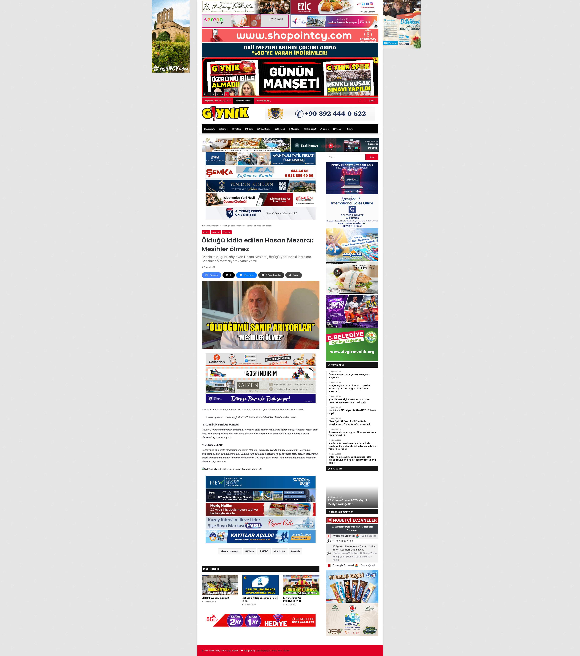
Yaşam (338, 129)
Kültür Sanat (310, 129)
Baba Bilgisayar (263, 650)
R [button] (222, 94)
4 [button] (217, 94)
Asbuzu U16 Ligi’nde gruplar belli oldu (260, 599)
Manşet (217, 225)
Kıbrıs (223, 129)
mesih (296, 551)
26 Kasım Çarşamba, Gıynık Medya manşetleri (347, 502)
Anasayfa (210, 129)
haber (284, 429)
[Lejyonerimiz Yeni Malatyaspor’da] (301, 585)
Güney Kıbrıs (264, 129)
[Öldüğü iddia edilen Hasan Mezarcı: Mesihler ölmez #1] (232, 469)
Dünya (250, 129)
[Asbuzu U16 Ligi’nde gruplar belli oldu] (260, 585)
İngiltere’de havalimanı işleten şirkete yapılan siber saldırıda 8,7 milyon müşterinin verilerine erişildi (302, 100)
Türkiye (237, 129)
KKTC (264, 551)
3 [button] (213, 94)
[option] (352, 491)
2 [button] (208, 94)
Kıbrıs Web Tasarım (280, 650)
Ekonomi (281, 129)
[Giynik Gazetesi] (225, 113)
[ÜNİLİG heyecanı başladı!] (220, 585)
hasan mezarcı (230, 551)
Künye (372, 100)
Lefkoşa (280, 551)
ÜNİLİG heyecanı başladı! (215, 597)
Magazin (295, 129)
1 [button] (204, 94)
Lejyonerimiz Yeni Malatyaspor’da (292, 599)
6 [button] (226, 94)
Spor (324, 129)
